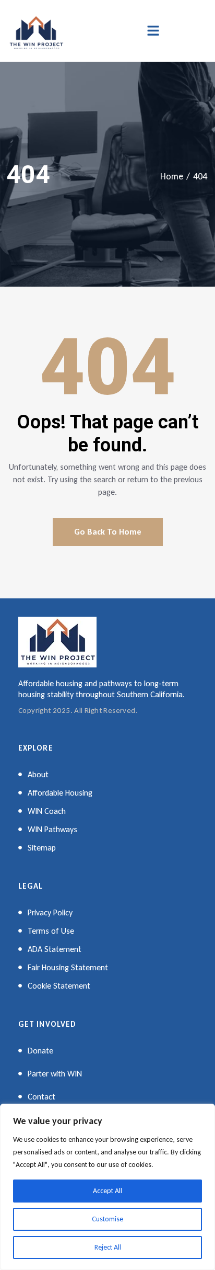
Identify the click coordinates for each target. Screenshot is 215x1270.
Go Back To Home (107, 532)
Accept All (107, 1190)
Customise (107, 1219)
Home (171, 176)
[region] (107, 1187)
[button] (152, 30)
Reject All (107, 1247)
